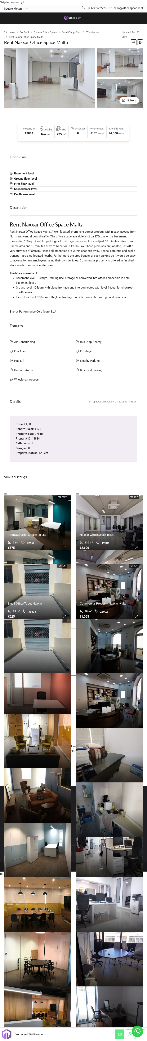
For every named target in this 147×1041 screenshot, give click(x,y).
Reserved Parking (91, 370)
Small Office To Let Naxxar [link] (25, 603)
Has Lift (19, 360)
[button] (133, 42)
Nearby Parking (90, 360)
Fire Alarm (20, 351)
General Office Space (45, 32)
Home (11, 32)
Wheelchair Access (26, 379)
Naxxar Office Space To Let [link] (97, 534)
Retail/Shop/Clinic (71, 32)
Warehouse (92, 32)
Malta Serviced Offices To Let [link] (27, 534)
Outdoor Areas (23, 370)
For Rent (24, 32)
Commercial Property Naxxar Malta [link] (103, 603)
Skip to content (10, 2)
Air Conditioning (24, 342)
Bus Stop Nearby (90, 342)
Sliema (14, 246)
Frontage (85, 351)
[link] (37, 522)
